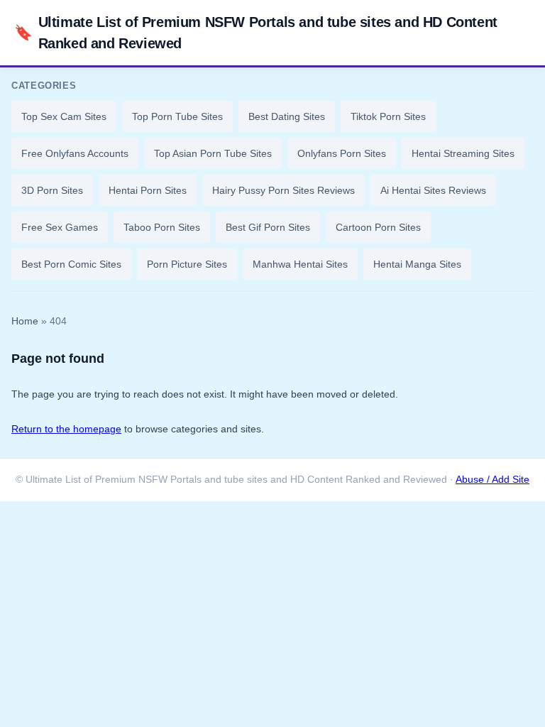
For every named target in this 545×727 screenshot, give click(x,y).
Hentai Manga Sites (417, 264)
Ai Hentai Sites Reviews (433, 190)
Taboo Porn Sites (161, 227)
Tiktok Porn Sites (388, 116)
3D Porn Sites (52, 190)
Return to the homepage (66, 428)
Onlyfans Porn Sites (341, 153)
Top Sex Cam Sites (63, 116)
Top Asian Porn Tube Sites (213, 153)
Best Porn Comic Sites (71, 264)
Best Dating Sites (286, 116)
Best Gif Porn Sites (268, 227)
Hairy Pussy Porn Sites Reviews (283, 190)
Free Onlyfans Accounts (74, 153)
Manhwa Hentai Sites (300, 264)
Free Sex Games (59, 227)
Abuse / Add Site (492, 479)
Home (24, 321)
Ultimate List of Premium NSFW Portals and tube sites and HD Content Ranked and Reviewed (255, 32)
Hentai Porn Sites (148, 190)
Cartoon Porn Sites (378, 227)
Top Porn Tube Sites (177, 116)
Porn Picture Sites (187, 264)
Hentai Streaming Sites (463, 153)
